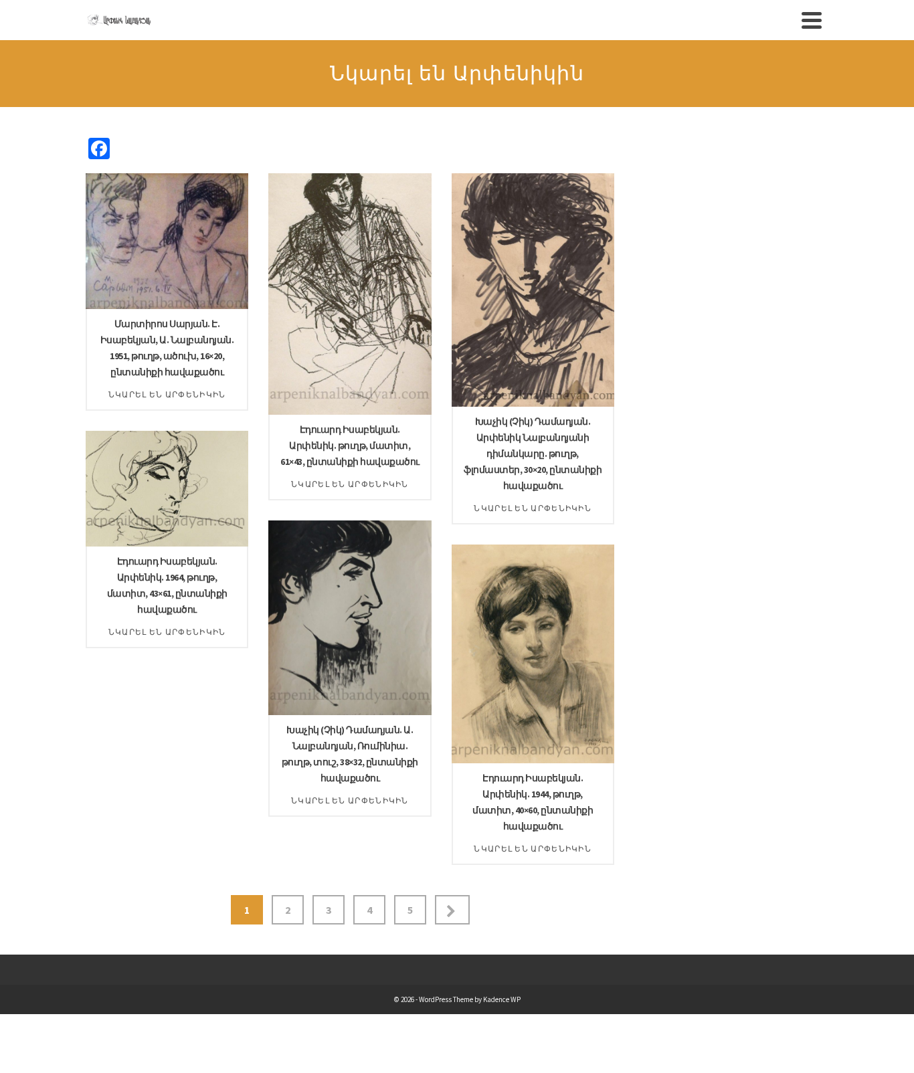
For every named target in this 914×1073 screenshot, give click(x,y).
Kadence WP (502, 999)
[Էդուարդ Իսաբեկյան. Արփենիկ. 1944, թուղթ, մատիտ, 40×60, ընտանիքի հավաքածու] (614, 763)
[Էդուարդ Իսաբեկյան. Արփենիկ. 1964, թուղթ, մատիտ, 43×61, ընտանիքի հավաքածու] (248, 546)
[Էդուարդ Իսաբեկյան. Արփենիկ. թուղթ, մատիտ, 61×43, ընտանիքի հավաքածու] (432, 415)
